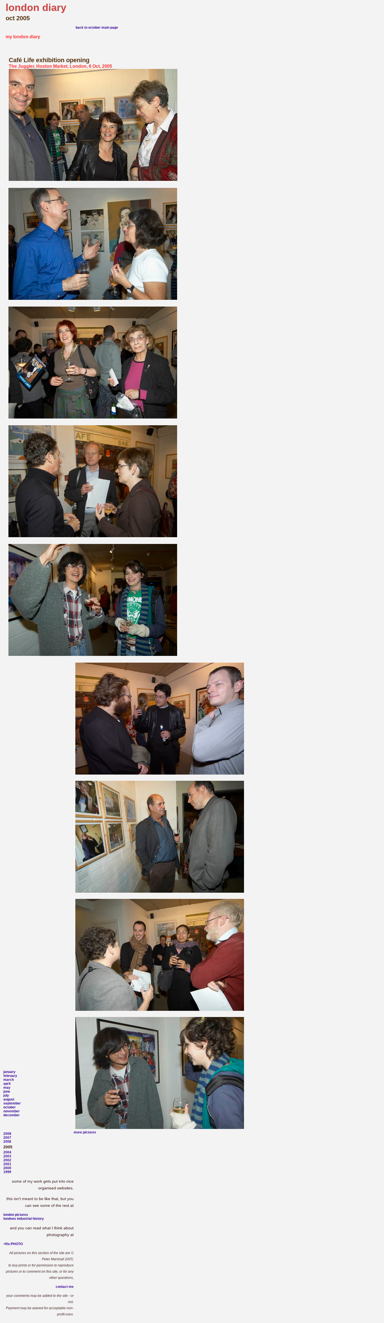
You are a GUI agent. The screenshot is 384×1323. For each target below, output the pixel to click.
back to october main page (97, 28)
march (8, 1080)
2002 (7, 1160)
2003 (7, 1156)
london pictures (15, 1215)
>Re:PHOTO (13, 1244)
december (11, 1115)
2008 (7, 1134)
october (9, 1107)
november (11, 1111)
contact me (65, 1287)
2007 (7, 1138)
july (6, 1095)
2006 (7, 1142)
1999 (7, 1172)
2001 (7, 1164)
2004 (7, 1152)
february (10, 1076)
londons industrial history (23, 1219)
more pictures (85, 1132)
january (9, 1072)
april (6, 1084)
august (8, 1099)
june (6, 1092)
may (6, 1088)
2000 (7, 1168)
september (12, 1103)
